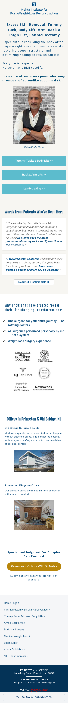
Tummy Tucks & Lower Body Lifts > (24, 616)
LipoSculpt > (11, 642)
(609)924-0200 (39, 690)
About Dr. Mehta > (14, 649)
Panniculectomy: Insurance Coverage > (27, 609)
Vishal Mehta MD (32, 147)
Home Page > (11, 603)
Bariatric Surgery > (15, 629)
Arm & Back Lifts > (15, 623)
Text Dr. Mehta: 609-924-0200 (34, 697)
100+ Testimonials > (16, 656)
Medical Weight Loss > (17, 636)
